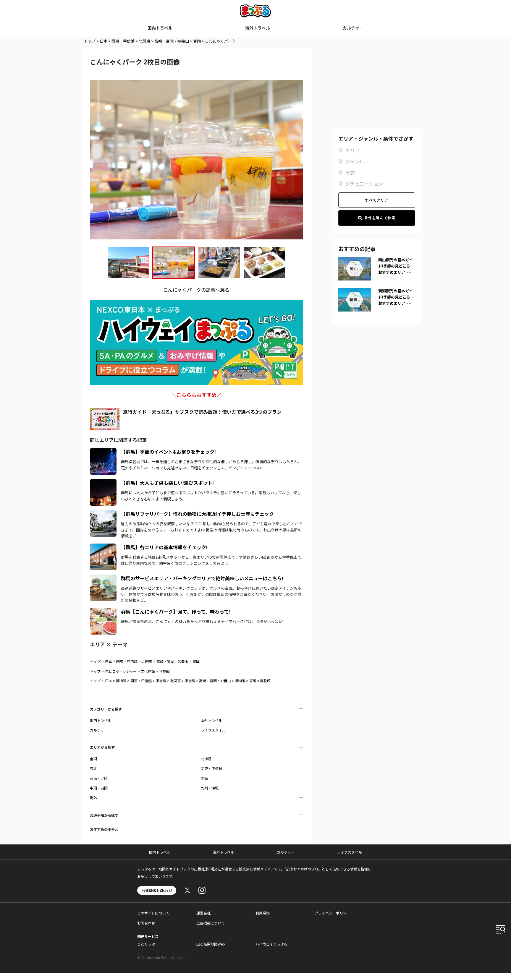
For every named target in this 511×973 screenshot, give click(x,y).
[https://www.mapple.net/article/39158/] (103, 482)
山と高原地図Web (210, 943)
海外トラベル (257, 28)
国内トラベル (160, 28)
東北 (93, 768)
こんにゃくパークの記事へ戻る (196, 289)
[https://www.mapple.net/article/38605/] (103, 578)
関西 (204, 778)
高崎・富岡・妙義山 (171, 41)
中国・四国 (99, 787)
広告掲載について (210, 922)
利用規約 (263, 912)
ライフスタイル (213, 729)
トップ (90, 41)
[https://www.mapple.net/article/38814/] (103, 611)
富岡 (197, 41)
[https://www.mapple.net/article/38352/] (103, 451)
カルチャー (353, 28)
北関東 (144, 41)
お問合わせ (146, 922)
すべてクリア (376, 200)
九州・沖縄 (210, 787)
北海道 (206, 758)
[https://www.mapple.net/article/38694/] (103, 513)
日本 (103, 41)
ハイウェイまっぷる (271, 943)
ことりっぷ (146, 943)
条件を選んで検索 (380, 218)
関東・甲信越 (123, 41)
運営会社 (203, 912)
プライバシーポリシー (332, 912)
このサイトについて (153, 912)
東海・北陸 (99, 778)
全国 (93, 758)
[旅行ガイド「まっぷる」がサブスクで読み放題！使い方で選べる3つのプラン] (104, 419)
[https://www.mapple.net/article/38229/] (103, 547)
